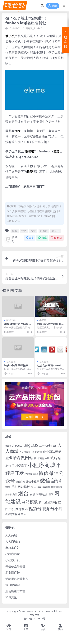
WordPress (49, 445)
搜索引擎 (46, 487)
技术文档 (11, 320)
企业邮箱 (12, 457)
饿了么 (55, 231)
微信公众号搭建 (15, 566)
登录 (54, 5)
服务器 (8, 494)
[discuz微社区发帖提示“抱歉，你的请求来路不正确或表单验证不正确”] (18, 306)
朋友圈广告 (12, 572)
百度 (32, 494)
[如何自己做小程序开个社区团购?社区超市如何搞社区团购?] (51, 306)
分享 (31, 237)
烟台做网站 (12, 585)
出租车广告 (12, 547)
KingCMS (30, 445)
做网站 (27, 457)
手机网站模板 (21, 487)
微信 (43, 473)
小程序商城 (41, 465)
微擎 (8, 487)
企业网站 (37, 452)
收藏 (44, 237)
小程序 (42, 320)
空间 (50, 494)
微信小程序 (32, 481)
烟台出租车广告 (15, 591)
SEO (41, 445)
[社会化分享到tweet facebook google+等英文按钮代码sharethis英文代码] (51, 347)
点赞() (58, 237)
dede (8, 445)
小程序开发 (12, 560)
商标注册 (44, 458)
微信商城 (20, 481)
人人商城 (11, 535)
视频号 (35, 508)
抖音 (33, 487)
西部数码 (21, 509)
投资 (23, 231)
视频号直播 (11, 514)
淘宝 (33, 231)
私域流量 (11, 597)
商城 (36, 458)
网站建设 (30, 28)
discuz (17, 445)
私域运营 (42, 494)
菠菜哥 (14, 239)
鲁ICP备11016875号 (34, 618)
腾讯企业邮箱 (48, 502)
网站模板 (30, 501)
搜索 (39, 487)
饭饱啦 (44, 231)
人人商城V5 (25, 452)
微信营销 (50, 480)
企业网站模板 (52, 452)
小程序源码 (31, 474)
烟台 (23, 493)
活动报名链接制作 (16, 579)
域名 (14, 231)
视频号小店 (52, 508)
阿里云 (22, 514)
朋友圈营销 (56, 487)
